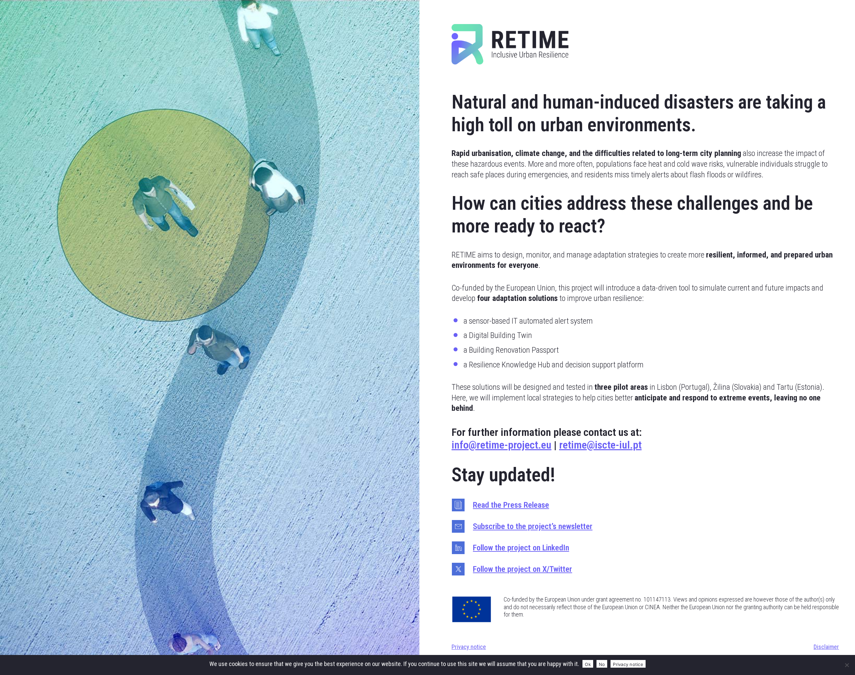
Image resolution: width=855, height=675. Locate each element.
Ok (588, 664)
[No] (846, 665)
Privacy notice (469, 646)
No (602, 664)
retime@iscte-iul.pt (600, 445)
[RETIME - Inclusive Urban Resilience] (510, 45)
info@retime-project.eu (501, 445)
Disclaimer (826, 646)
